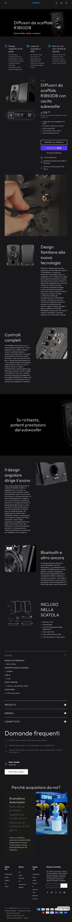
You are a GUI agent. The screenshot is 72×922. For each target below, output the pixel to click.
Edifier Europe (13, 908)
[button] (56, 3)
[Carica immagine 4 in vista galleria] (29, 115)
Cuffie (7, 877)
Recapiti (26, 918)
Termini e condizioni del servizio (15, 915)
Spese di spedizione (56, 115)
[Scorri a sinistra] (6, 115)
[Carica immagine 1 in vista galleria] (11, 115)
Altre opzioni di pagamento (54, 152)
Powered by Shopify (10, 911)
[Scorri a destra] (35, 115)
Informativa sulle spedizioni (14, 918)
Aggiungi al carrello (54, 142)
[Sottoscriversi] (63, 885)
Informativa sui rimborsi (24, 911)
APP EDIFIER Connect (35, 896)
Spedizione (36, 874)
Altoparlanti (8, 874)
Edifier (43, 81)
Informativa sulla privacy (13, 913)
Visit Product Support (16, 772)
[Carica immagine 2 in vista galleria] (17, 115)
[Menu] (5, 3)
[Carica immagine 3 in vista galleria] (23, 115)
